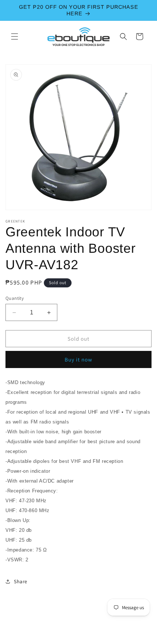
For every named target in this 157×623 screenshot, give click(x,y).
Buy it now (78, 359)
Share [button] (20, 581)
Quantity (14, 298)
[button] (15, 36)
